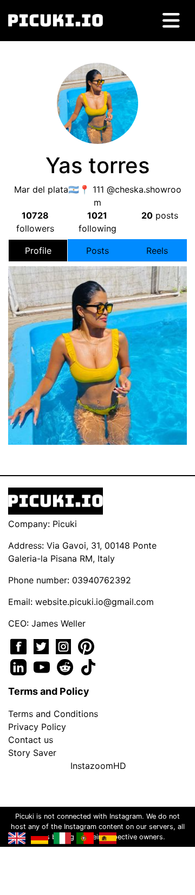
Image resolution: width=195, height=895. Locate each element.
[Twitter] (42, 645)
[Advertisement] (97, 334)
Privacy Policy (37, 726)
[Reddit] (66, 666)
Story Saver (32, 752)
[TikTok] (88, 666)
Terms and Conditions (53, 713)
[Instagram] (65, 645)
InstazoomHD (98, 765)
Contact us (30, 739)
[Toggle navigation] (171, 20)
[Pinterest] (86, 645)
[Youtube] (43, 666)
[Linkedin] (19, 666)
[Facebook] (19, 645)
